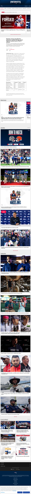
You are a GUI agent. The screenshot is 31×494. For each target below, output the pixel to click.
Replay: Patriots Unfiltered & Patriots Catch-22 (11, 12)
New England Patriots (11, 49)
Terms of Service (15, 479)
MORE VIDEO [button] (15, 416)
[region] (15, 490)
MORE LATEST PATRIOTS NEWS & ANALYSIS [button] (15, 34)
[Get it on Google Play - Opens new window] (18, 470)
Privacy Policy (14, 490)
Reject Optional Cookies (26, 492)
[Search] (28, 6)
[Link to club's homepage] (2, 5)
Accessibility (15, 480)
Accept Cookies (20, 492)
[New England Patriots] (15, 473)
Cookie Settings (3, 492)
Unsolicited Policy (15, 483)
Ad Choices (15, 484)
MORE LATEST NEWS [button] (15, 250)
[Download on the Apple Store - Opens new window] (12, 469)
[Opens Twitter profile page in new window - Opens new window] (9, 50)
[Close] (30, 487)
